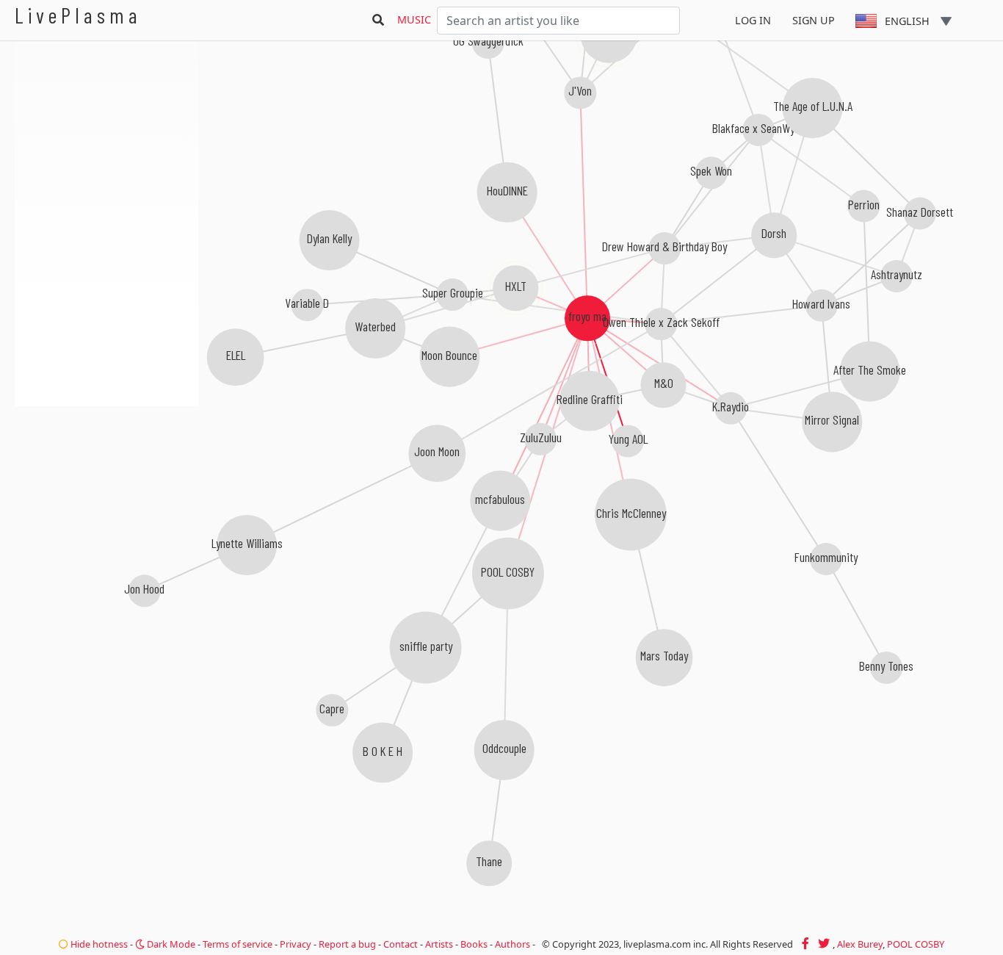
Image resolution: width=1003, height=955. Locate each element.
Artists (439, 944)
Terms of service (237, 944)
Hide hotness (98, 944)
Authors (512, 944)
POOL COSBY (915, 944)
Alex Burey (860, 944)
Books (474, 944)
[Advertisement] (106, 485)
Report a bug (347, 944)
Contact (400, 944)
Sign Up (813, 20)
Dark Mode (170, 944)
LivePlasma (78, 15)
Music (414, 19)
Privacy (295, 944)
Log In (753, 20)
